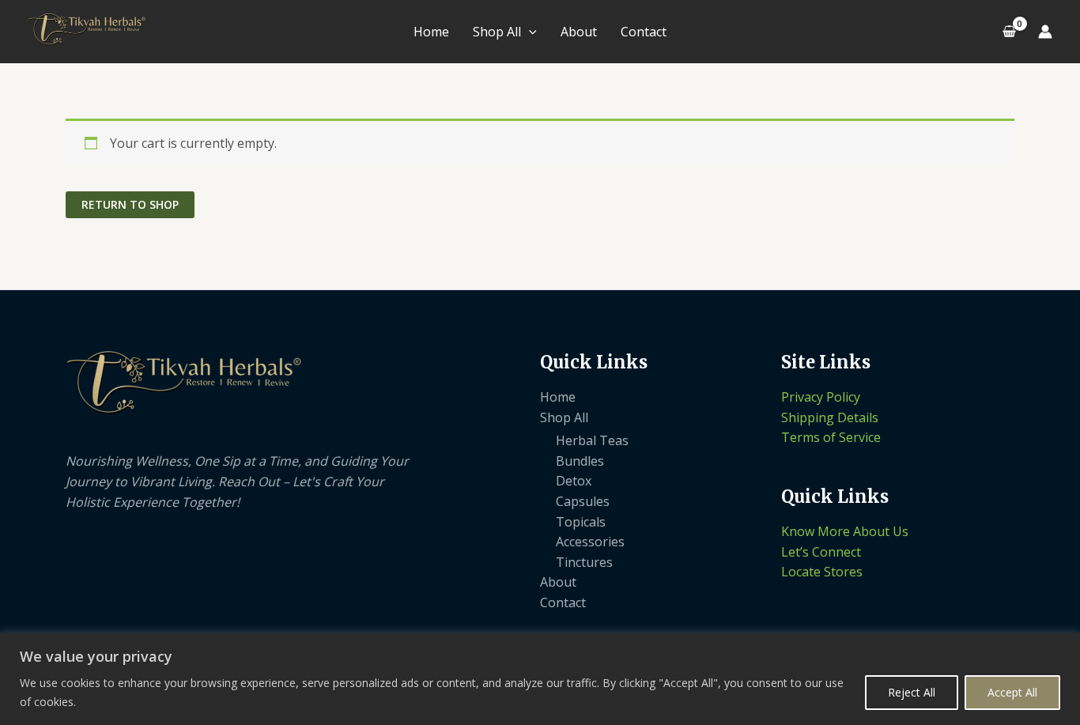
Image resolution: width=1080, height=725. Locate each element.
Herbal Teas (592, 440)
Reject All (911, 692)
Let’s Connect (821, 552)
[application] (529, 31)
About (579, 31)
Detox (573, 480)
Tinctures (584, 562)
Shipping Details (829, 417)
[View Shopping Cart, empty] (1008, 31)
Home (431, 31)
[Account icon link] (1045, 32)
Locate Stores (822, 571)
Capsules (583, 501)
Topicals (581, 522)
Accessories (590, 541)
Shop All (497, 31)
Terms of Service (831, 437)
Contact (644, 31)
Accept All (1012, 692)
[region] (540, 678)
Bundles (580, 461)
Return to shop (130, 204)
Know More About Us (844, 531)
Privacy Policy (820, 397)
